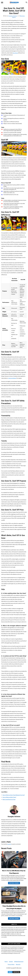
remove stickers (12, 378)
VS (15, 17)
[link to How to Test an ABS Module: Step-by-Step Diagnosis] (14, 859)
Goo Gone (15, 53)
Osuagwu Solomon (12, 15)
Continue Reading (14, 883)
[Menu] (2, 3)
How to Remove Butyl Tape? (9, 797)
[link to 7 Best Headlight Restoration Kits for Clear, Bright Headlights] (14, 895)
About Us (18, 964)
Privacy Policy (11, 964)
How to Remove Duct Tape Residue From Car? (14, 795)
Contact (11, 961)
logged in (9, 844)
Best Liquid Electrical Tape (9, 799)
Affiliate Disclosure (18, 961)
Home (6, 961)
